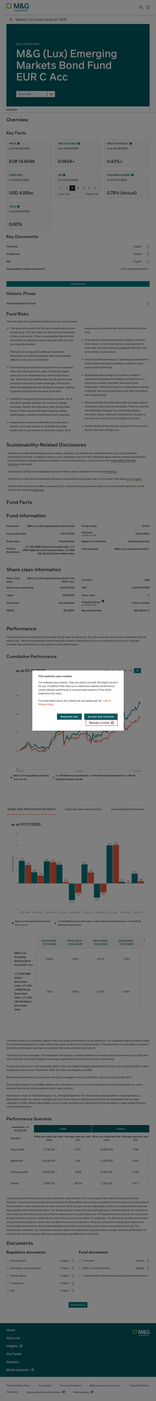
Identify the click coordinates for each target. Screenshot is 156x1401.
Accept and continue (101, 716)
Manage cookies (99, 722)
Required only (69, 716)
